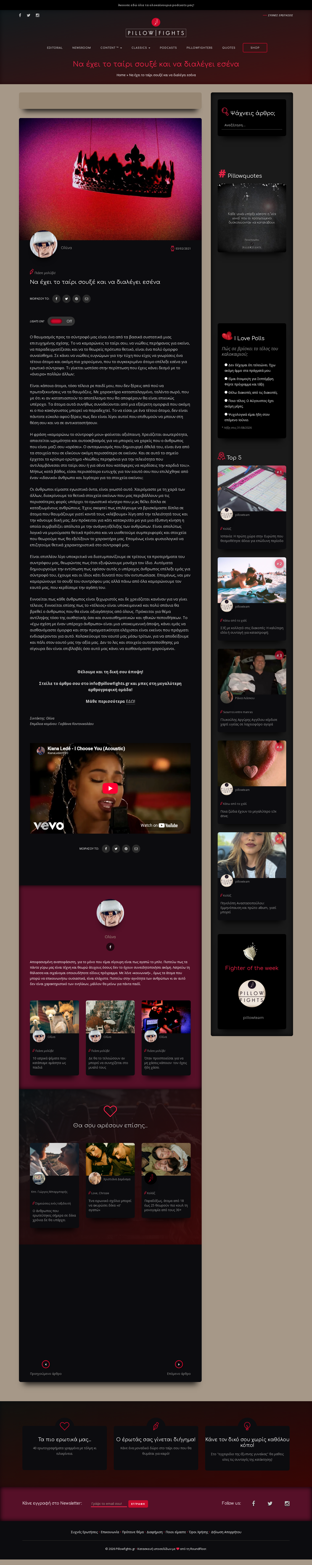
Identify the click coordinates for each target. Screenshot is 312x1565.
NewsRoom (81, 47)
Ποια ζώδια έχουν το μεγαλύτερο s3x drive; (248, 813)
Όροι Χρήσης (198, 1532)
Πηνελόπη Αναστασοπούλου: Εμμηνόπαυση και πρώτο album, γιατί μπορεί (248, 907)
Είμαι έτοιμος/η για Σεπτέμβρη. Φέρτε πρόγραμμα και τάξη (249, 381)
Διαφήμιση (155, 1532)
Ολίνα (66, 247)
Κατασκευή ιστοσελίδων (154, 1549)
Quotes (228, 47)
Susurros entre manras (238, 712)
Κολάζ (151, 1193)
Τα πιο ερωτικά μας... (64, 1439)
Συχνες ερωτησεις (280, 15)
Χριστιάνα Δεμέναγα (116, 1179)
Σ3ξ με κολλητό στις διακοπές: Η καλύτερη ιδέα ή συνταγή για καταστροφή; (251, 630)
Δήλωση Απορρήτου (226, 1532)
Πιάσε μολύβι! (45, 273)
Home (121, 75)
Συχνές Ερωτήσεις (84, 1532)
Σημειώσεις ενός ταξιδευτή (53, 1203)
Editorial (55, 47)
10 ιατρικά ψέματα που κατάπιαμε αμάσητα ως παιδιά (49, 1062)
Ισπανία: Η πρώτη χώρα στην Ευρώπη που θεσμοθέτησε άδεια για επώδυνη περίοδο (251, 538)
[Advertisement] (110, 1303)
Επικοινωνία (110, 1532)
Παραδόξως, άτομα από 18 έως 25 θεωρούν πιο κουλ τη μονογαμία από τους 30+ (166, 1205)
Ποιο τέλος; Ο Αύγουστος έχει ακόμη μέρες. (249, 403)
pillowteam (242, 515)
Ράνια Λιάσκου (245, 698)
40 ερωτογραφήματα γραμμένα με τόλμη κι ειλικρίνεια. (64, 1451)
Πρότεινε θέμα (133, 1532)
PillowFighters (200, 47)
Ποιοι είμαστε (176, 1532)
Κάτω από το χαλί (235, 620)
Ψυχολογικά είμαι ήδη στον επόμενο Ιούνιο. (247, 417)
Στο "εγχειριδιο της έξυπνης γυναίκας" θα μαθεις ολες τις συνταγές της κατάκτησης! (247, 1457)
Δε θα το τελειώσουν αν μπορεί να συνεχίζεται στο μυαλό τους (108, 1062)
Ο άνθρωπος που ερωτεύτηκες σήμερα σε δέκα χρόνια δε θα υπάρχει (54, 1215)
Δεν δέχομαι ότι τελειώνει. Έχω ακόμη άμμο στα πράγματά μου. (250, 368)
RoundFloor (198, 1549)
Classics (140, 47)
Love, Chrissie (100, 1193)
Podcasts (168, 47)
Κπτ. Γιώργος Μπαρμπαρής (49, 1192)
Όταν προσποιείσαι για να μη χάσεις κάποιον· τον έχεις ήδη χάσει (165, 1062)
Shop (255, 47)
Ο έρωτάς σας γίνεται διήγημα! (156, 1439)
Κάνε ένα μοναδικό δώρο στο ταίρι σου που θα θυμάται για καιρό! (155, 1451)
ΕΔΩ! (130, 701)
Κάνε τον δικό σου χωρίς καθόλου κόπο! (247, 1442)
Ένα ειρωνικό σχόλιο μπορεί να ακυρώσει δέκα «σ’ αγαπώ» (110, 1205)
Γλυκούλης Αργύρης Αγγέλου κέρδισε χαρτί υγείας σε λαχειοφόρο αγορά (248, 721)
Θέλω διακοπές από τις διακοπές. (252, 392)
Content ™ (110, 47)
